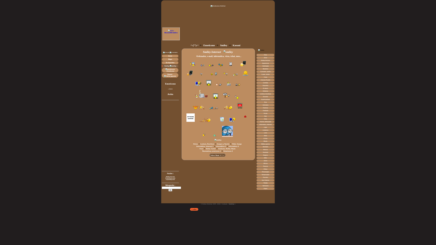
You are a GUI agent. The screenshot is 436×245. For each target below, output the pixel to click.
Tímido (265, 183)
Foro (201, 149)
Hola (265, 119)
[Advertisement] (222, 35)
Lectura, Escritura (265, 94)
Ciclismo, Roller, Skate (226, 149)
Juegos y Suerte (223, 144)
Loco (265, 133)
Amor (265, 58)
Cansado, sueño (265, 71)
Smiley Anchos (265, 60)
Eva (265, 102)
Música (265, 149)
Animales (265, 105)
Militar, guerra (265, 144)
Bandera (265, 69)
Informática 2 (221, 146)
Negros (265, 155)
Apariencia (265, 63)
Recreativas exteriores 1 (211, 151)
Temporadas (265, 174)
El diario (265, 88)
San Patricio (265, 180)
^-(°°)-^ (195, 45)
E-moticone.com (170, 178)
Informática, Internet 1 (204, 146)
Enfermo (265, 91)
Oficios (265, 163)
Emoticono (170, 71)
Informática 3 (234, 146)
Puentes (265, 177)
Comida (265, 83)
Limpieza (265, 130)
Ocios (265, 161)
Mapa (170, 59)
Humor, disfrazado (265, 121)
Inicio (170, 56)
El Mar (266, 138)
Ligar (265, 127)
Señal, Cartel (211, 149)
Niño (265, 158)
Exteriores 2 (228, 151)
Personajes (265, 172)
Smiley (167, 66)
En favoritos (170, 63)
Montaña (265, 147)
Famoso (265, 108)
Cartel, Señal (265, 74)
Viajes (265, 188)
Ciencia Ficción (265, 80)
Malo (265, 135)
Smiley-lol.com (170, 176)
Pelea (265, 169)
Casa (265, 77)
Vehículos (266, 186)
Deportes (265, 85)
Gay (265, 116)
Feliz (265, 55)
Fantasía (265, 110)
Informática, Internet (265, 124)
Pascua (265, 166)
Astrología (265, 66)
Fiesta (265, 113)
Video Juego (237, 144)
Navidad (265, 152)
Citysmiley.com (170, 179)
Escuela (265, 96)
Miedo (265, 141)
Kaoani (170, 74)
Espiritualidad (265, 99)
